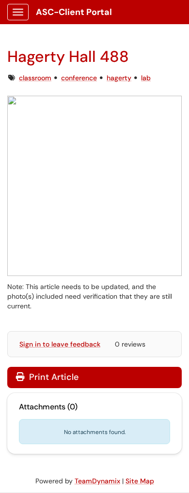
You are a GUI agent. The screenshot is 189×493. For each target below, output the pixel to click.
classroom (35, 77)
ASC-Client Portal (74, 12)
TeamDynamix (97, 481)
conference (79, 77)
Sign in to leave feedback (59, 344)
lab (146, 77)
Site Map (140, 481)
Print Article (53, 377)
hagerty (119, 77)
